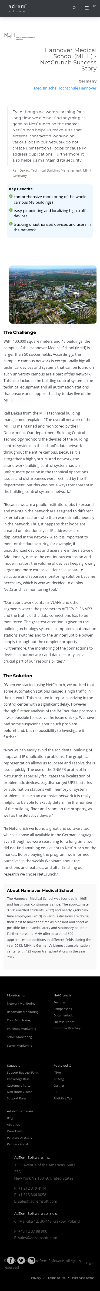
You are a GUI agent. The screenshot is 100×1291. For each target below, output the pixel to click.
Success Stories (63, 1022)
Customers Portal (19, 1085)
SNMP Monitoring (19, 1037)
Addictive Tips (63, 1098)
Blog (10, 1118)
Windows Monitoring (21, 1028)
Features (59, 1002)
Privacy (36, 1278)
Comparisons (62, 1009)
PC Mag (58, 1079)
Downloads (15, 1131)
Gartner (58, 1085)
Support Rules (17, 1098)
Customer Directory (67, 1028)
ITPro (57, 1072)
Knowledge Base (18, 1079)
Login (89, 1263)
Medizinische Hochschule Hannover (65, 88)
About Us (13, 1124)
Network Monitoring (21, 1003)
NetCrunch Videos (19, 1092)
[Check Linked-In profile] (32, 1260)
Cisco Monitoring (18, 1020)
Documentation (64, 1015)
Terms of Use (57, 1278)
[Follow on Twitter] (21, 1260)
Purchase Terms (83, 1278)
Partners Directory (19, 1137)
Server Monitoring (19, 1045)
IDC (55, 1092)
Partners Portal (17, 1144)
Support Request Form (23, 1072)
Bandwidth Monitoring (22, 1012)
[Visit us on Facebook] (11, 1260)
